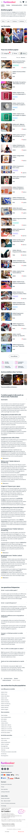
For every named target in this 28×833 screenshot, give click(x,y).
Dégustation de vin (5, 738)
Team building (4, 715)
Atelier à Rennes (4, 707)
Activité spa (3, 753)
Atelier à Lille (4, 697)
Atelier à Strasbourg (5, 703)
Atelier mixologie (5, 744)
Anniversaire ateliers (5, 732)
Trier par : (20, 57)
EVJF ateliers (4, 719)
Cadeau (8, 5)
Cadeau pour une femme (6, 730)
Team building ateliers (6, 717)
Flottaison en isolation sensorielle (8, 751)
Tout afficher (14, 356)
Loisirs (2, 5)
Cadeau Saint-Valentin (6, 724)
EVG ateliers (4, 721)
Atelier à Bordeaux (5, 696)
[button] (23, 2)
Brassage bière (4, 746)
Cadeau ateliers (4, 723)
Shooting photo (4, 755)
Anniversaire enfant (17, 5)
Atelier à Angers (4, 709)
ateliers (14, 12)
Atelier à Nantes (4, 699)
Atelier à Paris (4, 692)
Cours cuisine (4, 740)
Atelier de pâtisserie (5, 742)
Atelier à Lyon (4, 694)
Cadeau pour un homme (6, 728)
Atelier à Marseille (5, 705)
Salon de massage (5, 748)
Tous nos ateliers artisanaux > (9, 387)
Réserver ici (5, 458)
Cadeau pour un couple (6, 726)
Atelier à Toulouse (5, 701)
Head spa (3, 749)
